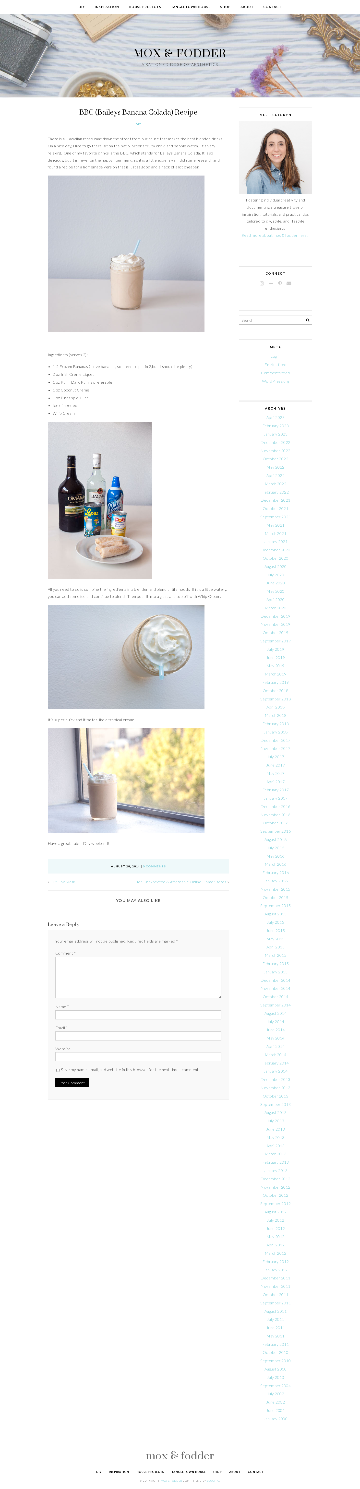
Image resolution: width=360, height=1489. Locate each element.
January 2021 (276, 541)
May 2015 (275, 938)
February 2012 (275, 1261)
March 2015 (276, 955)
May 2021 (275, 525)
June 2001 (275, 1410)
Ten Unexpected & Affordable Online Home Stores (181, 881)
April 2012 (275, 1244)
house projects (145, 7)
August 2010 (275, 1369)
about (246, 7)
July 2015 (275, 922)
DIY (138, 124)
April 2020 (275, 599)
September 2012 (275, 1203)
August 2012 (275, 1211)
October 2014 (275, 996)
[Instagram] (262, 283)
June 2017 (275, 765)
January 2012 (276, 1269)
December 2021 (275, 500)
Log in (275, 356)
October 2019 (275, 632)
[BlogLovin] (271, 283)
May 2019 (275, 665)
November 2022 (275, 450)
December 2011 (275, 1278)
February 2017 (275, 789)
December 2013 (275, 1079)
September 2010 (275, 1360)
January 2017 (276, 798)
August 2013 (275, 1112)
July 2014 (275, 1021)
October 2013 (275, 1096)
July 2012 (275, 1220)
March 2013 (276, 1153)
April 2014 (275, 1046)
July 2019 (275, 649)
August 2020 (275, 566)
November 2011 (275, 1286)
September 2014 (275, 1005)
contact (272, 7)
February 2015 (275, 963)
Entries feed (275, 364)
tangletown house (190, 7)
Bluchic (213, 1480)
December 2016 (275, 806)
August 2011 (275, 1311)
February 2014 (275, 1063)
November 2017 (275, 748)
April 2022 (275, 475)
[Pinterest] (280, 283)
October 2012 (275, 1195)
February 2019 (275, 682)
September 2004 (275, 1385)
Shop (225, 7)
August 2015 (275, 913)
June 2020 (275, 582)
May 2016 (275, 856)
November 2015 (275, 889)
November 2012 (275, 1187)
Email (61, 1027)
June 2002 (275, 1402)
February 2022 (275, 492)
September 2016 (275, 831)
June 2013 (275, 1129)
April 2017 (275, 781)
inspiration (107, 7)
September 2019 (275, 640)
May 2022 (275, 467)
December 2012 (275, 1178)
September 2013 (275, 1104)
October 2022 (275, 458)
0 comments (154, 866)
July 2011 (275, 1319)
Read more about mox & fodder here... (275, 235)
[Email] (289, 283)
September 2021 (275, 516)
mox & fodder (180, 53)
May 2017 (275, 773)
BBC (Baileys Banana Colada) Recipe (138, 112)
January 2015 (276, 971)
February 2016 (275, 872)
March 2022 (276, 483)
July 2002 (275, 1393)
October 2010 (275, 1352)
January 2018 (276, 732)
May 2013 (275, 1137)
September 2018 (275, 699)
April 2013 (275, 1145)
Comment (65, 953)
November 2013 (275, 1087)
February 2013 (275, 1162)
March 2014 (276, 1054)
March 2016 (276, 864)
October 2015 (275, 897)
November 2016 (275, 814)
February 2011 (275, 1344)
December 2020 (275, 549)
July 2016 (275, 847)
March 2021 (276, 533)
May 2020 (275, 591)
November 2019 (275, 624)
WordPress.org (275, 381)
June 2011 (275, 1327)
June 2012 (275, 1228)
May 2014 (275, 1038)
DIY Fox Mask (62, 881)
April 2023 (275, 417)
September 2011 (275, 1302)
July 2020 (275, 574)
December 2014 (275, 980)
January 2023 (276, 434)
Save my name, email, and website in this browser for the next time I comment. (130, 1069)
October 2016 (275, 822)
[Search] (307, 320)
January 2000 (276, 1418)
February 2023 (275, 425)
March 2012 (276, 1253)
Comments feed (275, 372)
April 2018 (275, 707)
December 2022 (275, 442)
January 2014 (276, 1071)
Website (63, 1048)
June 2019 (275, 657)
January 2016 (276, 880)
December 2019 (275, 616)
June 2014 (275, 1029)
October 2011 (275, 1294)
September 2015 (275, 905)
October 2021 (275, 508)
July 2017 (275, 756)
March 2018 (276, 715)
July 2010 (275, 1377)
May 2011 (275, 1336)
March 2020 (276, 607)
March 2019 (276, 674)
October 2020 (275, 558)
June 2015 (275, 930)
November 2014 (275, 988)
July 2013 (275, 1120)
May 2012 (275, 1236)
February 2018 (275, 723)
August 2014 (275, 1013)
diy (82, 7)
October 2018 (275, 690)
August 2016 (275, 839)
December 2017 (275, 740)
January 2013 (276, 1170)
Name (62, 1006)
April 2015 (275, 947)
